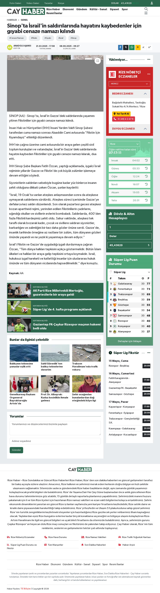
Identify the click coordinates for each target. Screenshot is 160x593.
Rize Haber (53, 9)
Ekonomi (68, 9)
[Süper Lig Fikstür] (148, 353)
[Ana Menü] (146, 13)
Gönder (16, 450)
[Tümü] (148, 59)
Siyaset (114, 9)
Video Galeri (32, 3)
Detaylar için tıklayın (129, 341)
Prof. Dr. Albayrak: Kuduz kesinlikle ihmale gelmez (54, 397)
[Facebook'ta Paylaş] (120, 47)
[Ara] (146, 9)
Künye (61, 3)
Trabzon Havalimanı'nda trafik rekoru (85, 366)
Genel (24, 20)
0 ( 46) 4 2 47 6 (125, 119)
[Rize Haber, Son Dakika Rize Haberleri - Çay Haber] (26, 11)
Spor (125, 9)
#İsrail (60, 38)
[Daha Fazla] (137, 47)
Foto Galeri (15, 3)
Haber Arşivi (128, 545)
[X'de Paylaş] (125, 47)
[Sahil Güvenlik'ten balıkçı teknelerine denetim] (55, 353)
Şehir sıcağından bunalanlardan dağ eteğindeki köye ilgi (84, 397)
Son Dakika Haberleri (95, 545)
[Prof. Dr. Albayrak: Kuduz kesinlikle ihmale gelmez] (55, 383)
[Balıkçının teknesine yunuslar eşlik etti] (24, 353)
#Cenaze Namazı (16, 38)
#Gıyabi (48, 38)
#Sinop (74, 38)
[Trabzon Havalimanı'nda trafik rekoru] (86, 353)
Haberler (12, 20)
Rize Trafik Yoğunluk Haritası (136, 537)
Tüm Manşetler (55, 545)
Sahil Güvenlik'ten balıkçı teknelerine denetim (52, 366)
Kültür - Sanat (98, 9)
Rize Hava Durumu (57, 537)
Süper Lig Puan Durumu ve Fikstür (22, 547)
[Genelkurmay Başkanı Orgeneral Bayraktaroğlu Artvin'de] (24, 383)
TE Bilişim (26, 589)
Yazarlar (48, 3)
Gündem (81, 9)
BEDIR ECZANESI (122, 93)
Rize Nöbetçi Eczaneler (23, 537)
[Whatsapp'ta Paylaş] (132, 47)
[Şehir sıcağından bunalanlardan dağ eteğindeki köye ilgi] (86, 383)
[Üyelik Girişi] (150, 3)
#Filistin (34, 38)
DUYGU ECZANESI (123, 128)
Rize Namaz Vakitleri (96, 537)
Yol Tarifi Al (123, 114)
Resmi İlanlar (54, 13)
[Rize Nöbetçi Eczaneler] (148, 74)
